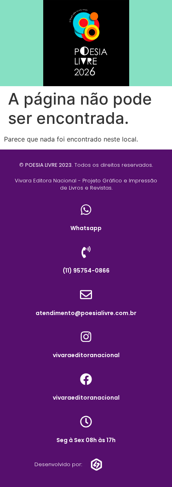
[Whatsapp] (86, 210)
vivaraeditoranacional (86, 355)
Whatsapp (86, 228)
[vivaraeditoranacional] (86, 337)
